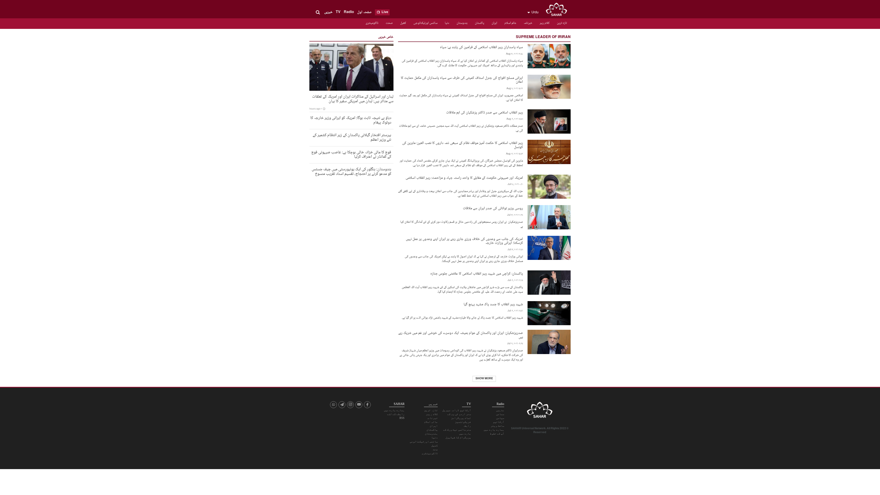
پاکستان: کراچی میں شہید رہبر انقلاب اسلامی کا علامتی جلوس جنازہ (476, 273)
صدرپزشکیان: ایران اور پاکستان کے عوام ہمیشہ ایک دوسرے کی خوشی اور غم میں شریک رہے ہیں (460, 334)
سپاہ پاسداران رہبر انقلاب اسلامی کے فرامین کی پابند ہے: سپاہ (481, 47)
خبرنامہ (528, 23)
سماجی (500, 414)
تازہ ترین (562, 23)
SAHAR (558, 10)
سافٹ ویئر (497, 425)
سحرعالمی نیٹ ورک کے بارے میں (457, 431)
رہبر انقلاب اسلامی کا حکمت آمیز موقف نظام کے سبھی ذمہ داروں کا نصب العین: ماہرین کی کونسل (462, 144)
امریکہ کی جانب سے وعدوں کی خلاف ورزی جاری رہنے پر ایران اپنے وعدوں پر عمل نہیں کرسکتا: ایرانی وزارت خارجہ (464, 240)
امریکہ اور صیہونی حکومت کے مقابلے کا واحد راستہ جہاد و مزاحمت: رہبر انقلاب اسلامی (464, 177)
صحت (389, 23)
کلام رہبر (545, 23)
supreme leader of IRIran (543, 37)
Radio (349, 12)
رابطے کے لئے (395, 414)
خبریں (328, 12)
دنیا (447, 23)
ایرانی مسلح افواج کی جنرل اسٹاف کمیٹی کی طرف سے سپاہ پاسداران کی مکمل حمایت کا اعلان (462, 79)
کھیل (403, 23)
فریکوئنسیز (463, 422)
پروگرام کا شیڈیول (458, 437)
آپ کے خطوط (497, 433)
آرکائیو (498, 422)
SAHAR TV (539, 411)
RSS (401, 418)
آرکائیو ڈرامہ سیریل (456, 410)
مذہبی (500, 410)
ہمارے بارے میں (494, 429)
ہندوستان (462, 23)
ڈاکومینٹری (372, 23)
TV (338, 12)
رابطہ (467, 425)
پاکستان (479, 23)
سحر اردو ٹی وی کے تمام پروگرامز (459, 416)
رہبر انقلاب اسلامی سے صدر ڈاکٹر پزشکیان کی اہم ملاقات (484, 112)
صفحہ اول (364, 12)
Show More (484, 378)
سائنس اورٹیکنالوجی (425, 23)
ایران (494, 23)
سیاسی (500, 418)
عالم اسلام (510, 23)
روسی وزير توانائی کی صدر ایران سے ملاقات (493, 208)
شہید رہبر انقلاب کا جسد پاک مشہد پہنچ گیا (493, 304)
